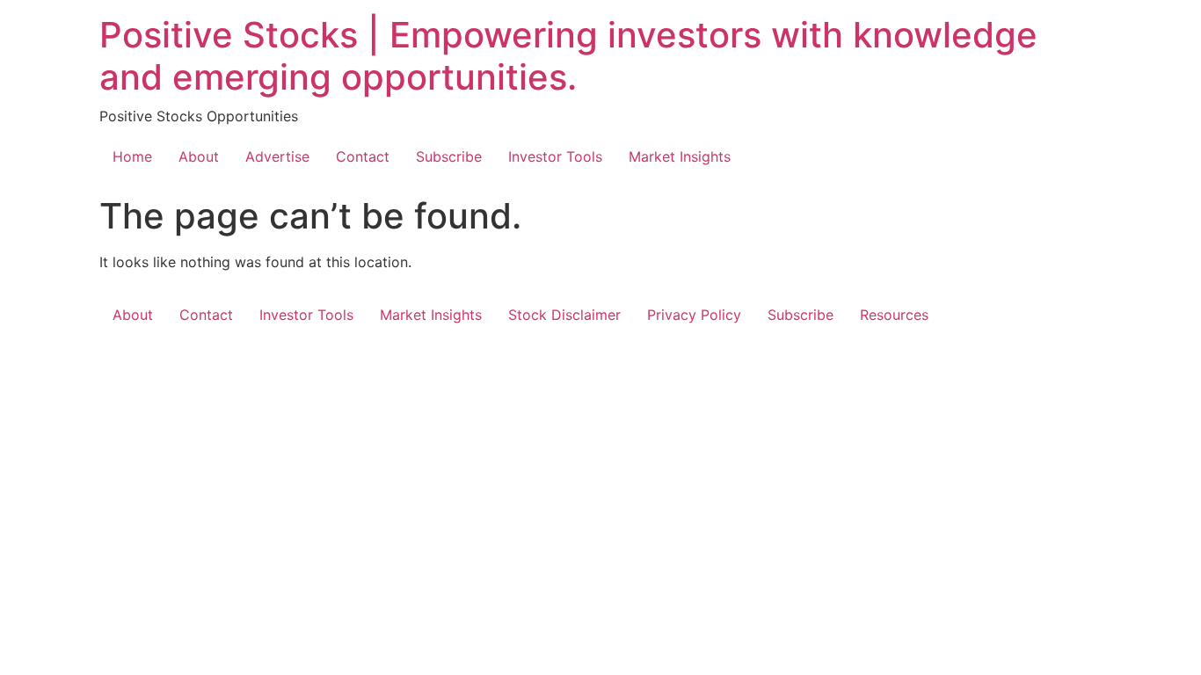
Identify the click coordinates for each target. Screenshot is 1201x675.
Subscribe (449, 156)
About (198, 156)
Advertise (277, 156)
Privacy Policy (694, 314)
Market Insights (680, 156)
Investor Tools (555, 156)
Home (132, 156)
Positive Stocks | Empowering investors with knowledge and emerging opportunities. (568, 55)
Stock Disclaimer (564, 314)
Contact (362, 156)
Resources (894, 314)
